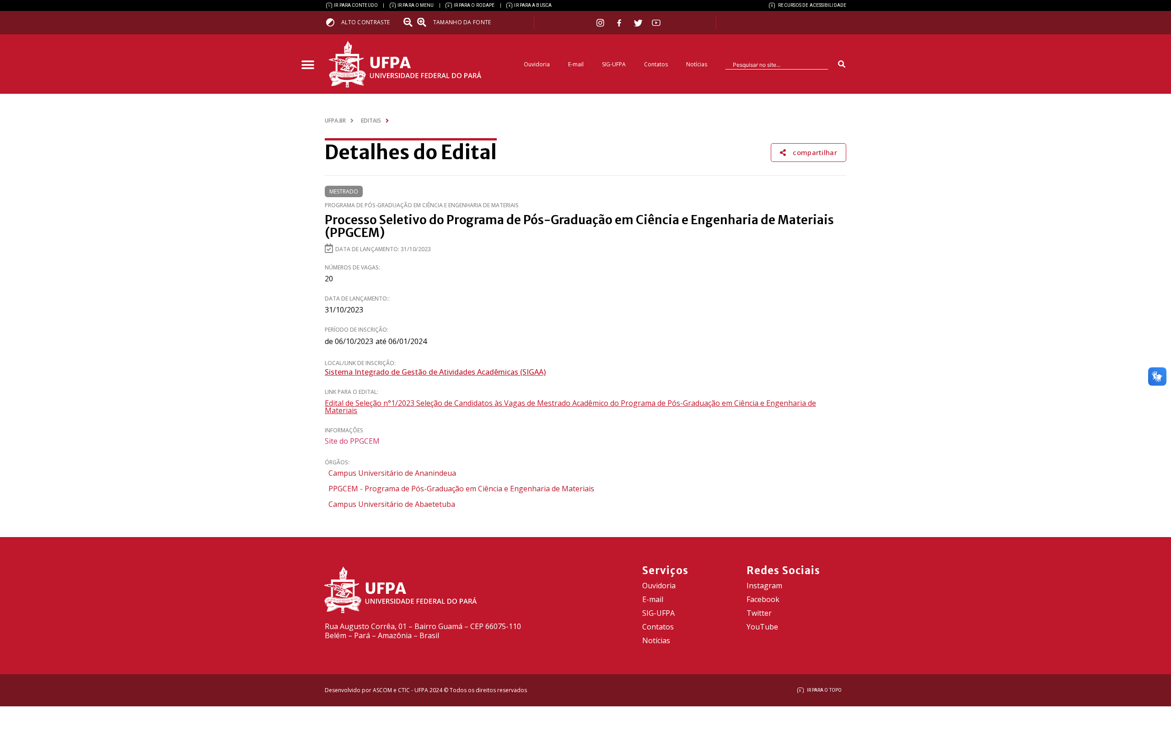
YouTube (762, 627)
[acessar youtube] (656, 22)
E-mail (576, 64)
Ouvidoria (537, 64)
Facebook (763, 599)
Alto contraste (365, 22)
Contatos (656, 64)
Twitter (759, 613)
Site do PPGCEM (352, 441)
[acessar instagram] (601, 22)
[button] (307, 65)
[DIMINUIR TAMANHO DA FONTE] (409, 22)
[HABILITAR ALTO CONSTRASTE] (333, 22)
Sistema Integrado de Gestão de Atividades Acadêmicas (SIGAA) (435, 372)
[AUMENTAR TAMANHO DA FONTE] (424, 22)
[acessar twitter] (638, 22)
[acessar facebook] (620, 23)
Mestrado (343, 191)
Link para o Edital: (351, 392)
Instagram (764, 586)
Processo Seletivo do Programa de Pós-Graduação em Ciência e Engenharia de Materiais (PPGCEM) (579, 226)
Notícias (696, 64)
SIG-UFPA (614, 64)
